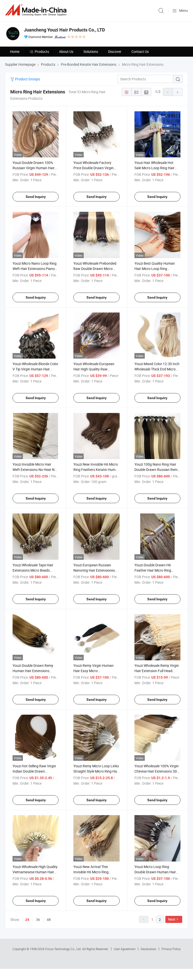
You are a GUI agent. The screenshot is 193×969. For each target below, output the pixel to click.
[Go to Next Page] (177, 92)
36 (38, 919)
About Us (66, 51)
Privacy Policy (171, 949)
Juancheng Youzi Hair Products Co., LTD (64, 29)
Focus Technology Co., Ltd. (63, 949)
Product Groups (27, 79)
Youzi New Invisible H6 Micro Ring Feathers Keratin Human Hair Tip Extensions (96, 469)
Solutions (90, 51)
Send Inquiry (36, 197)
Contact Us (140, 51)
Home (14, 51)
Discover (114, 51)
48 (49, 919)
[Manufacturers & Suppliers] (36, 10)
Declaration (148, 949)
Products (42, 51)
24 (27, 920)
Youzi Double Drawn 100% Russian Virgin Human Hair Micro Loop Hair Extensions (34, 168)
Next (171, 919)
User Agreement (124, 949)
